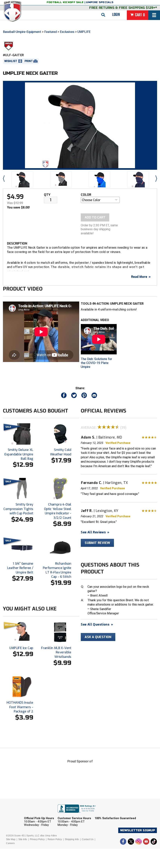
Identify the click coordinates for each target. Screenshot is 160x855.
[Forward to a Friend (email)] (94, 396)
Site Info (22, 839)
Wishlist (10, 61)
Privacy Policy (37, 839)
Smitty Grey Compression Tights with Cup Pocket (18, 508)
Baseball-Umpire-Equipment (22, 32)
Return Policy (55, 839)
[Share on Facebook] (64, 396)
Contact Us (87, 839)
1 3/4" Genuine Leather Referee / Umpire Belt (20, 568)
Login (116, 14)
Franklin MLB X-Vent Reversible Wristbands (56, 652)
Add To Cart (95, 217)
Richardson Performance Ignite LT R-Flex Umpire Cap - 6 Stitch (57, 570)
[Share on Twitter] (74, 396)
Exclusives (67, 32)
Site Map (10, 839)
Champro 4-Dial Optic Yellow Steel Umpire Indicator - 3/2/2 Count (57, 511)
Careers (10, 843)
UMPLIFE (84, 32)
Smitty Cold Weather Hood (60, 452)
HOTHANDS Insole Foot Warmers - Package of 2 (20, 707)
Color (86, 195)
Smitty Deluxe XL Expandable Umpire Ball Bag (18, 454)
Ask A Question (98, 637)
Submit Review (97, 543)
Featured (50, 32)
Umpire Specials (99, 2)
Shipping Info (72, 839)
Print (29, 61)
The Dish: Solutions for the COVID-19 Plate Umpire (96, 363)
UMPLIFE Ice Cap (21, 648)
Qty (47, 195)
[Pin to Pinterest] (84, 396)
